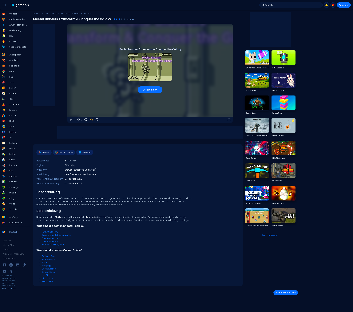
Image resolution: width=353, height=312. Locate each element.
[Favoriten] (333, 5)
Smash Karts (48, 271)
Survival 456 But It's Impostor (56, 234)
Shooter (45, 13)
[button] (14, 14)
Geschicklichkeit (65, 152)
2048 (44, 262)
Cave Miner (250, 180)
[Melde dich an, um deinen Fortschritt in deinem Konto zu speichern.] (91, 119)
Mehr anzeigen (270, 235)
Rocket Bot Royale (253, 203)
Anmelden (344, 5)
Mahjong (46, 265)
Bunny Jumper (278, 90)
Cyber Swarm (251, 158)
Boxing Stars (251, 113)
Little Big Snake (278, 158)
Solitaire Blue (48, 256)
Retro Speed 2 (278, 68)
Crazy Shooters (50, 238)
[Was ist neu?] (326, 5)
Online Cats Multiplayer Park (257, 68)
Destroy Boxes (278, 135)
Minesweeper (49, 259)
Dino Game (47, 278)
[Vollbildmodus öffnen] (229, 119)
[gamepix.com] (20, 5)
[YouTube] (4, 272)
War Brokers (277, 180)
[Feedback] (97, 119)
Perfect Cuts (277, 113)
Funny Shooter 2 (50, 231)
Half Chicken (251, 90)
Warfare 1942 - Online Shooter (257, 135)
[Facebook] (4, 265)
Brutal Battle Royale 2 (53, 244)
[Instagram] (11, 265)
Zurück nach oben (287, 292)
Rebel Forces (277, 226)
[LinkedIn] (17, 265)
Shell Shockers (49, 268)
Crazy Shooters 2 (50, 241)
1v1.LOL (45, 275)
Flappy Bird (47, 281)
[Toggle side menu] (3, 5)
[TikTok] (24, 265)
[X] (11, 272)
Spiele (35, 13)
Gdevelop (86, 152)
